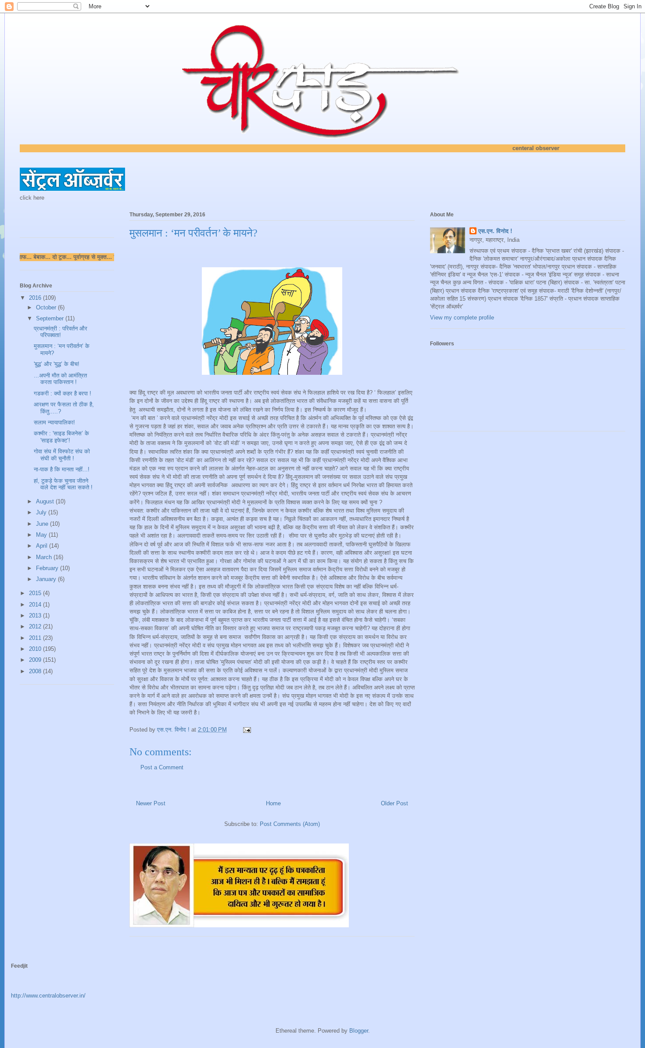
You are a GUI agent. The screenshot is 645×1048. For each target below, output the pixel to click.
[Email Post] (246, 729)
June (43, 523)
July (42, 512)
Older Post (394, 803)
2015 (36, 593)
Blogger (358, 1030)
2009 (36, 660)
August (46, 501)
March (45, 557)
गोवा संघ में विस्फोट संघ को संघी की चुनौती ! (62, 455)
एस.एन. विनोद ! (495, 231)
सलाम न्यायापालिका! (54, 422)
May (42, 534)
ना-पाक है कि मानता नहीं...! (62, 469)
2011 (36, 638)
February (48, 568)
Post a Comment (161, 767)
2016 (36, 297)
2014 (36, 604)
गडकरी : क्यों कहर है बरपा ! (62, 393)
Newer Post (150, 803)
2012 (36, 626)
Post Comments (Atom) (290, 824)
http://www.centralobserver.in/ (48, 995)
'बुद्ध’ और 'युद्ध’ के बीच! (56, 364)
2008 (36, 671)
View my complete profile (462, 317)
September (50, 318)
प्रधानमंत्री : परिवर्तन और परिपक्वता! (60, 332)
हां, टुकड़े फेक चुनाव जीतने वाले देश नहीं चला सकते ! (63, 484)
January (47, 579)
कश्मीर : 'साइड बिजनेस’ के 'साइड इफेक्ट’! (61, 437)
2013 (36, 615)
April (42, 545)
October (47, 307)
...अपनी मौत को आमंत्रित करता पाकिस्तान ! (60, 379)
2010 (36, 649)
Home (273, 803)
